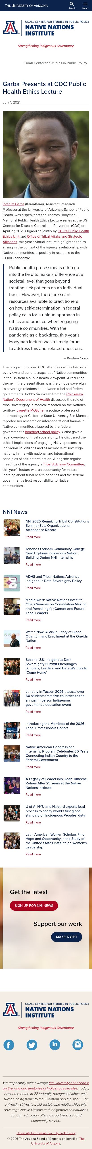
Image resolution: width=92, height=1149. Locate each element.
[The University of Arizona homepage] (26, 5)
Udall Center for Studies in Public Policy (56, 63)
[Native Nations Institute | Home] (46, 34)
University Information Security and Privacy (46, 1133)
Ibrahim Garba (13, 204)
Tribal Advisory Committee (63, 464)
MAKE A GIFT (66, 937)
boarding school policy (42, 432)
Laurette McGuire (30, 410)
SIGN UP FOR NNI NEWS (34, 905)
